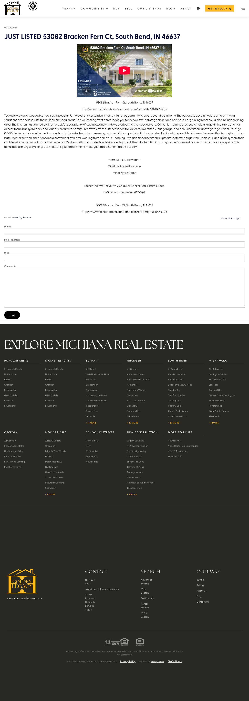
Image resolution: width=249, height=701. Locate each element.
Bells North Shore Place (98, 374)
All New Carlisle (53, 440)
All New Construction (137, 445)
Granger (8, 384)
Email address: (12, 239)
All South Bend (175, 368)
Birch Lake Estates (136, 400)
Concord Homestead (96, 400)
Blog (171, 8)
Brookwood (92, 389)
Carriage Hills (175, 400)
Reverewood (215, 405)
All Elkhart (91, 368)
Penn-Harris (92, 440)
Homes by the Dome (22, 217)
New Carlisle (10, 395)
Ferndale (90, 416)
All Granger (133, 368)
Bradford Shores (176, 395)
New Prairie (92, 461)
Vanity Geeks (157, 661)
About (186, 8)
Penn (88, 445)
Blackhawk (132, 405)
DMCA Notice (175, 661)
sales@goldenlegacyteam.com (102, 589)
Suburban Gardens (54, 482)
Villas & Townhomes (178, 451)
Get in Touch (218, 8)
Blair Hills (213, 384)
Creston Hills (215, 389)
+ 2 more (50, 494)
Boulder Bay (174, 389)
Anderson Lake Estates (138, 379)
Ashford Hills (133, 384)
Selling (200, 585)
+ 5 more (214, 422)
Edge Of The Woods (55, 451)
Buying (200, 579)
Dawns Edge (92, 410)
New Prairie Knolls (54, 472)
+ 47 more (132, 422)
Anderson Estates (136, 374)
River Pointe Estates (219, 410)
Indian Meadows (53, 461)
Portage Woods (135, 472)
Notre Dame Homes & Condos (183, 445)
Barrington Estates (218, 374)
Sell (129, 8)
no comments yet (230, 218)
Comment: (9, 266)
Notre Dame (10, 374)
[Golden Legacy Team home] (33, 8)
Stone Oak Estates (54, 477)
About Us (201, 590)
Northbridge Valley (13, 451)
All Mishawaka (216, 368)
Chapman (50, 445)
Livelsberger (51, 466)
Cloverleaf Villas (135, 466)
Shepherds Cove (12, 466)
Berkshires (132, 395)
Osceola (8, 400)
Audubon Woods (176, 374)
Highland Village (217, 400)
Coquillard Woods (177, 416)
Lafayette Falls (134, 456)
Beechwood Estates (14, 445)
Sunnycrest (50, 487)
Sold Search (147, 598)
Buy (116, 8)
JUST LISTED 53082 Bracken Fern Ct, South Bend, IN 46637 (92, 36)
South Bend (10, 405)
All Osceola (10, 440)
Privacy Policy (128, 661)
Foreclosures (174, 456)
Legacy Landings (135, 440)
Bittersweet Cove (217, 379)
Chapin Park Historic (178, 410)
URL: (6, 252)
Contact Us (203, 601)
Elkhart (7, 379)
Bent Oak (91, 379)
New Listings (174, 440)
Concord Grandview (96, 395)
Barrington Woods (136, 389)
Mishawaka (10, 389)
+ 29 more (173, 422)
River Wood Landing (14, 461)
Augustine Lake (175, 379)
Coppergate (92, 405)
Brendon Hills (133, 410)
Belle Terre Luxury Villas (180, 384)
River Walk (214, 416)
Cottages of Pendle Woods (140, 482)
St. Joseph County (13, 368)
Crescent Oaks (134, 487)
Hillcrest (49, 456)
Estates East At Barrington (222, 395)
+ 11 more (91, 422)
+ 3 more (132, 494)
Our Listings (149, 8)
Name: (7, 226)
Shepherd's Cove (135, 461)
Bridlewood (133, 416)
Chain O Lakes (175, 405)
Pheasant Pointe (12, 456)
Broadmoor (92, 384)
